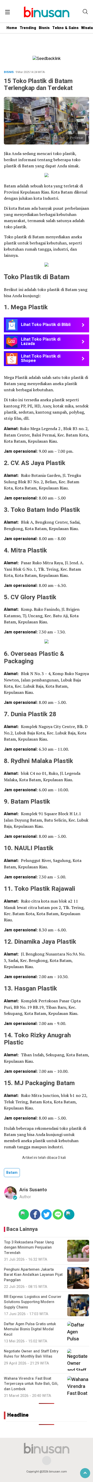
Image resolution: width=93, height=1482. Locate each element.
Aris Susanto (33, 1189)
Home (11, 28)
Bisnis (44, 28)
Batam (12, 1172)
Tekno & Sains (65, 28)
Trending (28, 28)
